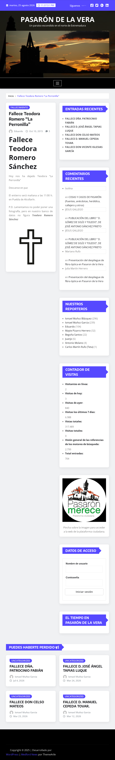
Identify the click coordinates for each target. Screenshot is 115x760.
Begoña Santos (73, 334)
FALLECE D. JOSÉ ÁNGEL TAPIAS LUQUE (82, 668)
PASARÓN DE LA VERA (57, 19)
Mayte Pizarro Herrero (78, 330)
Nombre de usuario (77, 563)
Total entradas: (74, 453)
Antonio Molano (74, 343)
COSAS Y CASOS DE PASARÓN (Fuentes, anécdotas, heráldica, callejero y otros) (83, 201)
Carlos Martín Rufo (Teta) (79, 347)
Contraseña (72, 577)
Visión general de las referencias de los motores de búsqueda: (84, 442)
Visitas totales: (74, 430)
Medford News (29, 754)
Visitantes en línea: (77, 384)
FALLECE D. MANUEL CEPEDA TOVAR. (80, 704)
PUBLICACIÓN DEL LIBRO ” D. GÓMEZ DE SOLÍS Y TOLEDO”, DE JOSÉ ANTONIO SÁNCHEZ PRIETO (83, 222)
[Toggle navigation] (57, 83)
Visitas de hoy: (74, 393)
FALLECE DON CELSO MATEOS (82, 134)
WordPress (12, 754)
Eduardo (18, 131)
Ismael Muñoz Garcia (77, 322)
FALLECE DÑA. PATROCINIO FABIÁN (26, 668)
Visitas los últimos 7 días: (80, 412)
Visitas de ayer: (74, 402)
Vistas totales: (74, 421)
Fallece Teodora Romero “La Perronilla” (38, 95)
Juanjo (68, 338)
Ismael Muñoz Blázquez (78, 318)
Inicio (11, 95)
